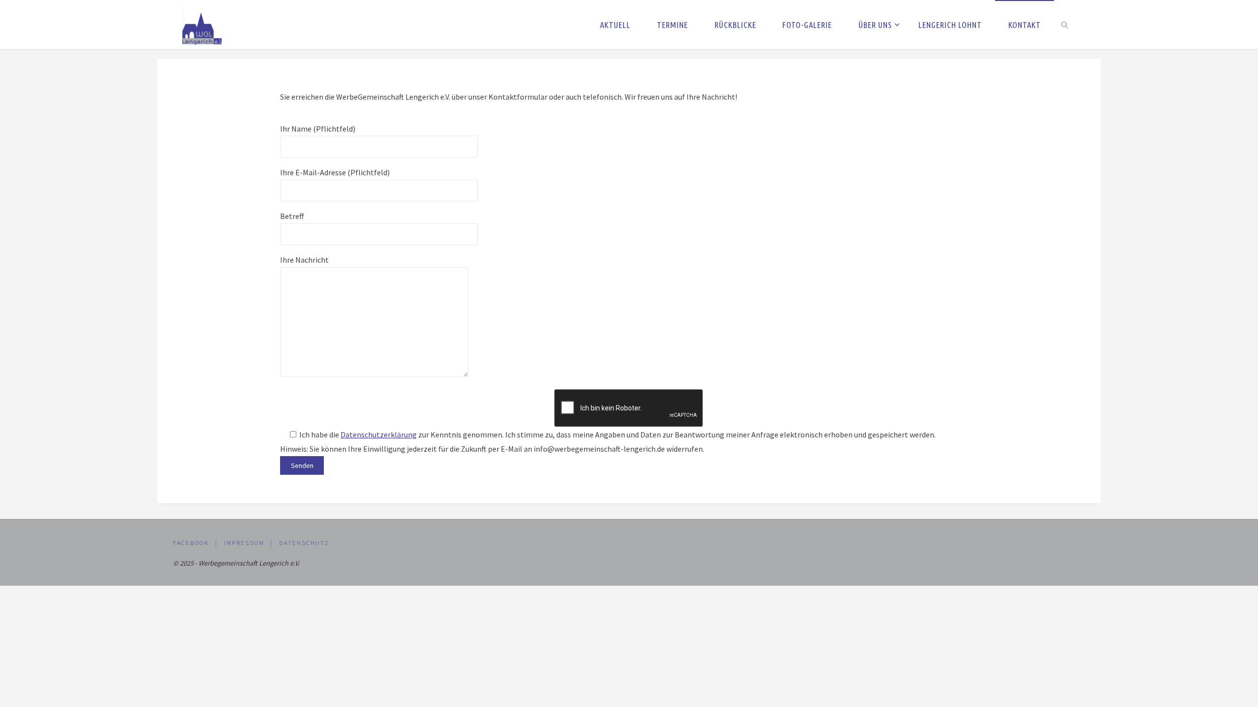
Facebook (191, 542)
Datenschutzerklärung (379, 434)
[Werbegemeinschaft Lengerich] (202, 24)
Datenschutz (304, 542)
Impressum (244, 542)
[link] (1065, 24)
